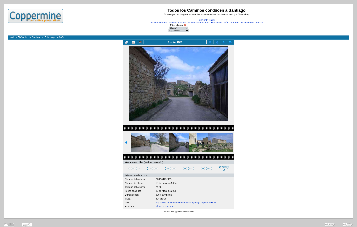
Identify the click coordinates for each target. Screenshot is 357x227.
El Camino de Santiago (29, 37)
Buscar (259, 22)
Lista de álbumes (158, 22)
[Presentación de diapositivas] (140, 42)
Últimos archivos (177, 22)
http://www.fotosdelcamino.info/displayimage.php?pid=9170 (186, 202)
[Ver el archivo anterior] (216, 42)
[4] (202, 168)
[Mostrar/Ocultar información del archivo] (133, 42)
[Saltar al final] (230, 42)
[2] (165, 168)
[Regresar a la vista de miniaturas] (126, 42)
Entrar (212, 20)
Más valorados (231, 22)
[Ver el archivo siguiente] (223, 42)
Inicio (12, 37)
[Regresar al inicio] (210, 42)
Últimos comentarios (198, 22)
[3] (184, 168)
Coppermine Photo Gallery (183, 212)
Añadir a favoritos (164, 206)
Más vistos (216, 22)
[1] (147, 168)
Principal (202, 20)
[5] (220, 167)
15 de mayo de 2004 (54, 37)
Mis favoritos (247, 22)
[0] (129, 168)
